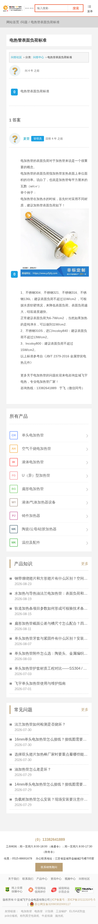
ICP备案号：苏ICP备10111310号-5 (73, 899)
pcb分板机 (11, 915)
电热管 (38, 911)
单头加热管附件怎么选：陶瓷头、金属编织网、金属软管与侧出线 (51, 653)
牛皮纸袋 (47, 915)
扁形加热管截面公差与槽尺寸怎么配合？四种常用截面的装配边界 (51, 623)
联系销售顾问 (49, 867)
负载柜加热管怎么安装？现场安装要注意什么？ (51, 799)
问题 (24, 22)
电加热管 (26, 911)
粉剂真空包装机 (29, 915)
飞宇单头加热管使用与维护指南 (40, 683)
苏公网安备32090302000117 (53, 904)
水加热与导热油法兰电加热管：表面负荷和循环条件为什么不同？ (51, 593)
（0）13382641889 (49, 839)
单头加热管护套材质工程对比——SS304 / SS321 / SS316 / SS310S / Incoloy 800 (51, 668)
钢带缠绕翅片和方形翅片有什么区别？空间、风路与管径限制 (51, 578)
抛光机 (59, 915)
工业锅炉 (61, 911)
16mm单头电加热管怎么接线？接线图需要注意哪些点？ (51, 739)
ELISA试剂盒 (77, 911)
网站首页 (12, 22)
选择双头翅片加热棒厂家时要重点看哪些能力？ (51, 754)
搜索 (76, 8)
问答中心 (38, 57)
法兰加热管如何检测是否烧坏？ (40, 724)
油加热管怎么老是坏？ (33, 769)
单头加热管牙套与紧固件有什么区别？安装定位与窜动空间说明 (51, 638)
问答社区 (16, 57)
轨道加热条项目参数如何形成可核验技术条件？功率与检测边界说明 (51, 608)
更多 (84, 564)
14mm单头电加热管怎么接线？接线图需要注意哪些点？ (51, 784)
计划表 (49, 911)
